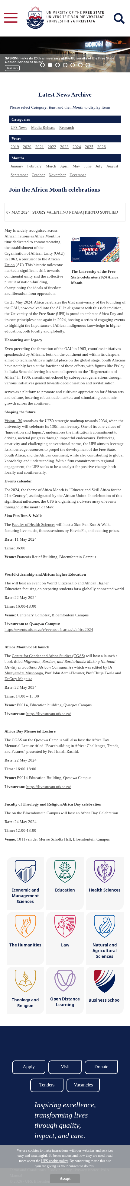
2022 (52, 147)
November (57, 175)
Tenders (46, 1084)
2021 (39, 147)
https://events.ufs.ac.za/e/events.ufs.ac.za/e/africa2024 (49, 629)
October (38, 175)
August (112, 166)
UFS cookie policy (54, 1161)
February (34, 166)
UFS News (19, 127)
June (88, 166)
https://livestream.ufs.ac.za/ (48, 713)
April (64, 166)
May (76, 166)
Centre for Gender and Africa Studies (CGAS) (48, 655)
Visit (65, 1066)
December (78, 175)
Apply (29, 1066)
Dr (18, 678)
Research (66, 127)
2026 (101, 147)
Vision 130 (13, 420)
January (17, 166)
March (51, 166)
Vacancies (83, 1084)
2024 (77, 147)
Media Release (43, 127)
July (99, 166)
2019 (15, 147)
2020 (27, 147)
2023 (64, 147)
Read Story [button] (12, 68)
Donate (101, 1066)
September (19, 175)
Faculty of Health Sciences (33, 524)
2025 (89, 147)
